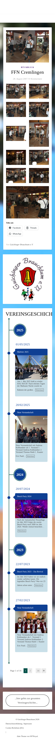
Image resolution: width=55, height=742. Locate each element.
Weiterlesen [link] (39, 390)
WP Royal (34, 736)
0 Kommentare (35, 79)
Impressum (28, 724)
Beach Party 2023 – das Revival (30, 572)
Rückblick (27, 67)
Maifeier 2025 (22, 352)
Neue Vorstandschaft (25, 412)
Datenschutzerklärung (14, 724)
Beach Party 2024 (24, 496)
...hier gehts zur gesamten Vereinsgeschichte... (27, 700)
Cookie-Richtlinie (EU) (15, 728)
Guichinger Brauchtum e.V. (21, 245)
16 (38, 671)
